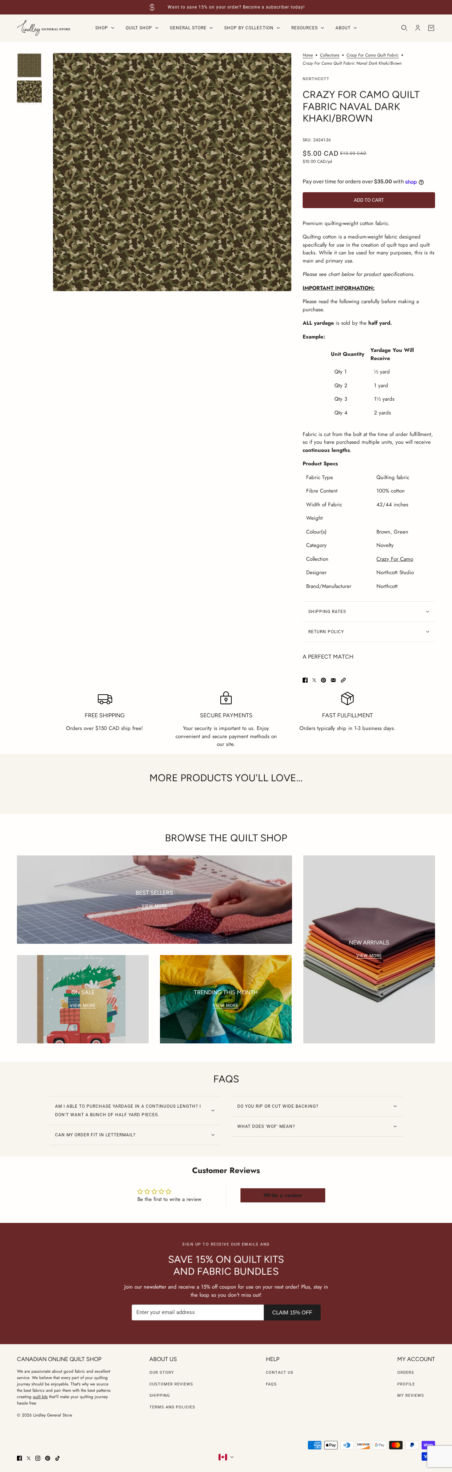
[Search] (404, 28)
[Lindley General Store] (43, 28)
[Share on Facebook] (305, 680)
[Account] (418, 28)
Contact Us (279, 1372)
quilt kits (40, 1397)
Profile (406, 1384)
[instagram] (38, 1458)
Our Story (161, 1372)
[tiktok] (57, 1458)
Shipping (159, 1395)
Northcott (316, 79)
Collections (329, 55)
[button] (343, 680)
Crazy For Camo (394, 559)
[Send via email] (333, 680)
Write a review (282, 1195)
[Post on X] (314, 680)
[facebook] (19, 1458)
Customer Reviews (171, 1384)
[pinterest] (48, 1458)
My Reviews (410, 1395)
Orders (405, 1372)
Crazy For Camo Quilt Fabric (372, 55)
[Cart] (431, 28)
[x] (28, 1458)
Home (308, 55)
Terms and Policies (172, 1407)
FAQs (271, 1384)
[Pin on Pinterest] (323, 680)
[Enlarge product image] (172, 172)
